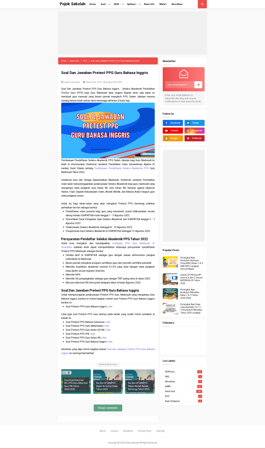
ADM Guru (170, 371)
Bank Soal (91, 82)
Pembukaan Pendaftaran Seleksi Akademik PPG (121, 168)
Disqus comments (108, 408)
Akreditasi (170, 381)
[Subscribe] (198, 84)
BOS (167, 396)
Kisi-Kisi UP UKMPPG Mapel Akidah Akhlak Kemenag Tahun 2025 (138, 386)
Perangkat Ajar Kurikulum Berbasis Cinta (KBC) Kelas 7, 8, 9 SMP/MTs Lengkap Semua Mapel (191, 263)
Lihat (109, 306)
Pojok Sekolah (132, 442)
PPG (99, 82)
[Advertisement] (132, 32)
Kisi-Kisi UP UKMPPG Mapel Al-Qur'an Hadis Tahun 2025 (107, 386)
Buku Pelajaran (172, 401)
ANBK (168, 386)
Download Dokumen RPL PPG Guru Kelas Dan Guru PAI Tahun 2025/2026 (76, 384)
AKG (167, 376)
